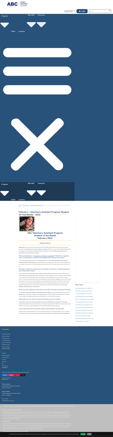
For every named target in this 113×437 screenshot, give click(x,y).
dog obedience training (83, 321)
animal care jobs (83, 304)
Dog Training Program (6, 334)
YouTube (17, 375)
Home (20, 205)
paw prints (86, 288)
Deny (89, 434)
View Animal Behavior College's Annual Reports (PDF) (15, 431)
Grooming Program (5, 338)
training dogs (86, 291)
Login (83, 11)
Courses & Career (25, 205)
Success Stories (5, 365)
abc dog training (85, 296)
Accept (83, 434)
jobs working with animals (83, 313)
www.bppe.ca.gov (59, 411)
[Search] (109, 10)
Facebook (5, 375)
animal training (81, 318)
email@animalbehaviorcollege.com (8, 400)
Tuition (13, 31)
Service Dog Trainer (5, 346)
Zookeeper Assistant (6, 344)
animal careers (87, 293)
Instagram (11, 375)
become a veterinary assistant (44, 256)
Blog (3, 363)
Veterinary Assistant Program (36, 205)
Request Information (6, 355)
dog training (79, 288)
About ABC (4, 361)
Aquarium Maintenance (6, 342)
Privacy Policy (47, 406)
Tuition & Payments (5, 357)
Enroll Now (4, 353)
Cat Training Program (6, 340)
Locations (21, 31)
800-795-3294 (5, 398)
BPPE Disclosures (38, 406)
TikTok (23, 375)
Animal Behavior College (41, 249)
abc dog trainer (81, 307)
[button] (37, 107)
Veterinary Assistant (6, 336)
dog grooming (88, 299)
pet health (80, 310)
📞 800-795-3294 (69, 11)
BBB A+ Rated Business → (6, 378)
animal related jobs (85, 302)
